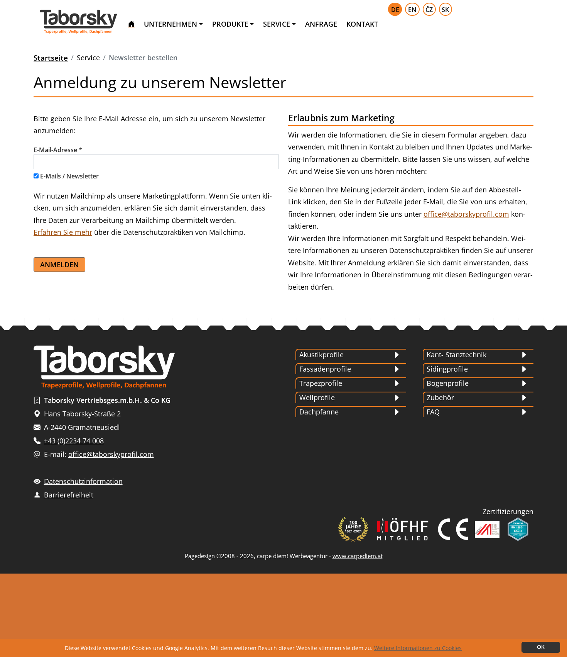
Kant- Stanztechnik (456, 354)
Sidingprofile (447, 368)
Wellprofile (317, 397)
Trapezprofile (320, 383)
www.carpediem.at (357, 556)
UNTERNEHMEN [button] (170, 24)
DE (395, 9)
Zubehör (440, 397)
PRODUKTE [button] (230, 24)
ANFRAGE (321, 24)
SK (445, 9)
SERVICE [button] (276, 24)
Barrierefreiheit (68, 494)
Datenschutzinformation (83, 481)
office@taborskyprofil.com (466, 214)
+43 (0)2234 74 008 (74, 440)
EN (412, 9)
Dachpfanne (319, 411)
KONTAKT (362, 24)
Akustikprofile (321, 354)
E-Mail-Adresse (58, 150)
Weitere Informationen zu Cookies (418, 648)
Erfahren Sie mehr (63, 232)
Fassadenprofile (325, 368)
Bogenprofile (448, 383)
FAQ (433, 411)
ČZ (429, 9)
